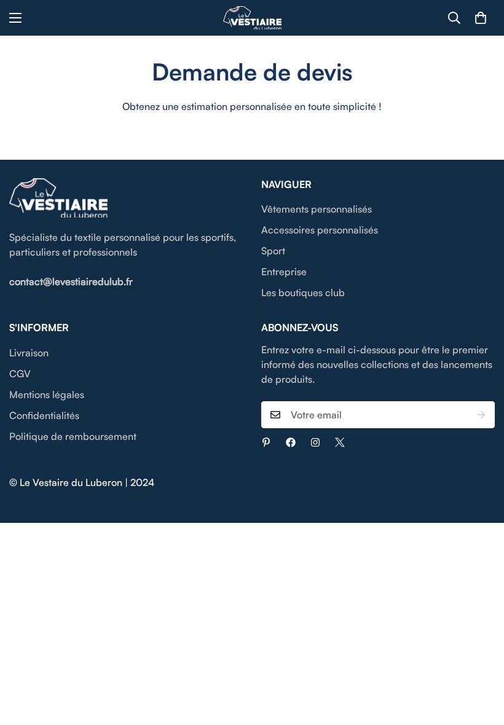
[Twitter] (340, 442)
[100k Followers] (315, 442)
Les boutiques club (303, 292)
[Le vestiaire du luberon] (252, 18)
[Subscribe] (481, 414)
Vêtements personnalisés (316, 209)
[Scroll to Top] (480, 658)
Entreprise (284, 271)
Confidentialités (44, 415)
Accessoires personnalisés (319, 230)
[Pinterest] (266, 442)
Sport (273, 251)
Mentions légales (46, 394)
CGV (20, 373)
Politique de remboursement (72, 436)
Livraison (29, 353)
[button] (481, 18)
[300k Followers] (291, 442)
